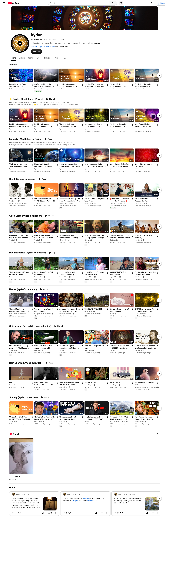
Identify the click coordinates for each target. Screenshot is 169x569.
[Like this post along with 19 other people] (13, 513)
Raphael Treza (39, 277)
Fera (10, 277)
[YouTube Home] (13, 3)
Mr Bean (87, 240)
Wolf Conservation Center (17, 314)
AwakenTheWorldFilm (66, 203)
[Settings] (151, 3)
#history (86, 498)
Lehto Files (37, 350)
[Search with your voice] (121, 3)
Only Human (138, 277)
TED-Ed (112, 314)
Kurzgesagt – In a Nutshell (42, 314)
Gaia (111, 350)
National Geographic (65, 314)
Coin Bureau (38, 421)
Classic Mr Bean (64, 240)
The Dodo (12, 240)
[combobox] (79, 3)
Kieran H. (37, 387)
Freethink (62, 421)
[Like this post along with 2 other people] (64, 513)
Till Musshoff (38, 203)
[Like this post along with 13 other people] (115, 513)
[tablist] (84, 58)
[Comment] (102, 513)
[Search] (113, 3)
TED (60, 350)
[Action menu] (55, 513)
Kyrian (11, 129)
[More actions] (32, 84)
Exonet (86, 421)
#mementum (92, 500)
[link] (34, 504)
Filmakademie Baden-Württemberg (146, 387)
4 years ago (25, 494)
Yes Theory (88, 350)
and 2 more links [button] (61, 47)
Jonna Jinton (88, 311)
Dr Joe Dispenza (140, 203)
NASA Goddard (139, 314)
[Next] (159, 75)
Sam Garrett (138, 240)
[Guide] (4, 3)
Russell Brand (88, 203)
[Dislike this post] (19, 513)
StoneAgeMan (13, 350)
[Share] (43, 513)
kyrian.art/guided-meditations (44, 47)
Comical (12, 385)
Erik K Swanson (139, 421)
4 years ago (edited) (130, 494)
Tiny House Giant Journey (118, 421)
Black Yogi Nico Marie (116, 203)
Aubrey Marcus (139, 350)
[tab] (13, 58)
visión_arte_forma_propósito (18, 203)
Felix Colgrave (63, 387)
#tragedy (75, 500)
